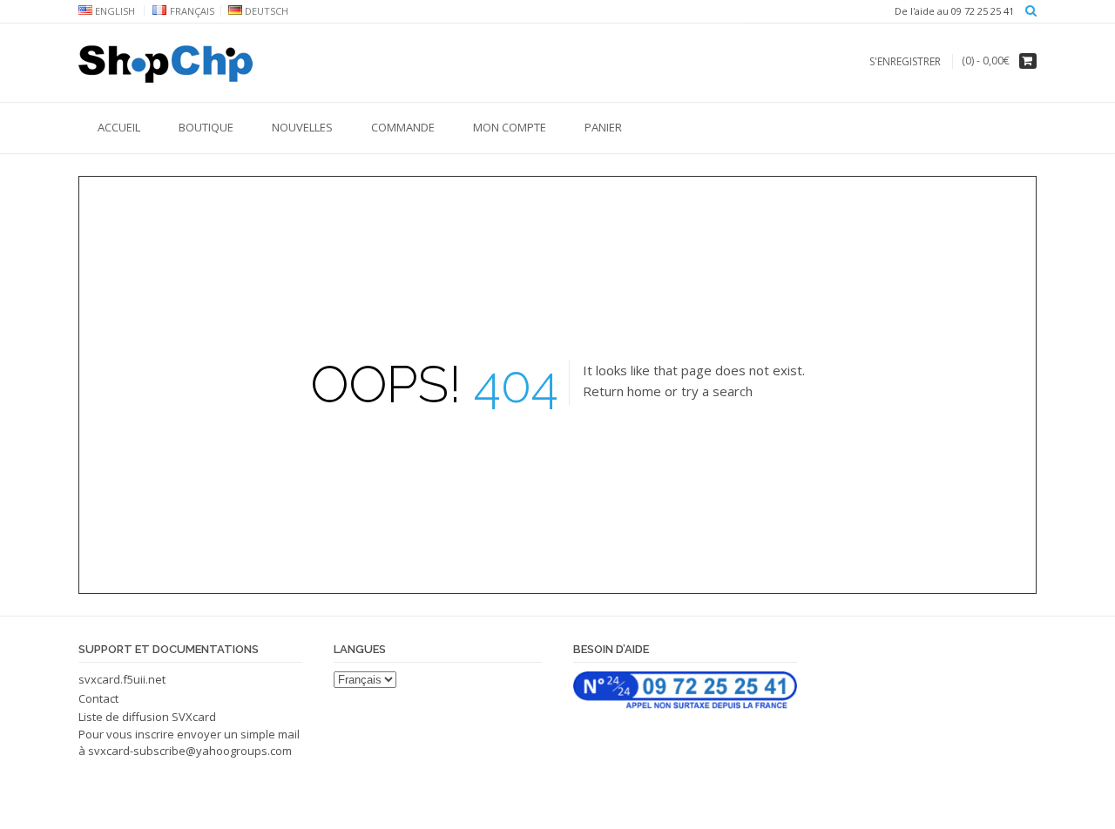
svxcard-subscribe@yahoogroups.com (190, 750)
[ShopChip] (165, 63)
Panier (603, 127)
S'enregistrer (905, 61)
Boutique (206, 127)
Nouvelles (302, 127)
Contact (98, 698)
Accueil (119, 127)
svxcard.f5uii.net (122, 679)
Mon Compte (509, 127)
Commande (403, 127)
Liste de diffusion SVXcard (147, 717)
